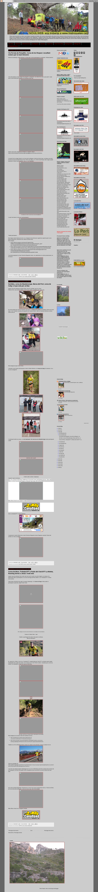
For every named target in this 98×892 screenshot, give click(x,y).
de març (61, 453)
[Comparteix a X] (34, 275)
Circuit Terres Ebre (59, 43)
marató (26, 276)
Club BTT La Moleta (42, 661)
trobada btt (30, 825)
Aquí (36, 634)
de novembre (62, 434)
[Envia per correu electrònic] (31, 275)
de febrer (61, 455)
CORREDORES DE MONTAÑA (64, 391)
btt (19, 564)
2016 (59, 431)
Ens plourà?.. (77, 241)
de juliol (61, 446)
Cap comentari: (24, 274)
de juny (60, 448)
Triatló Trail (50, 43)
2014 (59, 460)
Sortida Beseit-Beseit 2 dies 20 (63, 213)
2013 (59, 462)
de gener (61, 456)
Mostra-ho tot (86, 423)
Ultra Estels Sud (26, 43)
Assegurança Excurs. (13, 46)
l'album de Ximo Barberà (39, 631)
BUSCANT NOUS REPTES (63, 414)
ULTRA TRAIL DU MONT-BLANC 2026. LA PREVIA (73, 382)
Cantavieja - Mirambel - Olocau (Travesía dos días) (68, 401)
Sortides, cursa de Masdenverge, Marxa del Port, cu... (70, 438)
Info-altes (10, 43)
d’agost (61, 445)
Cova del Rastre (60, 177)
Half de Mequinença (68, 415)
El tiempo (77, 240)
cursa (23, 276)
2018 (59, 428)
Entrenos (43, 43)
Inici (31, 830)
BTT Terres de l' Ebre (63, 404)
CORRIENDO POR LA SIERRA (64, 381)
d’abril (60, 451)
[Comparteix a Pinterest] (37, 275)
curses (25, 564)
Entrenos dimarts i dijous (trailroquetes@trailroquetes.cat (62, 99)
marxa (28, 564)
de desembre (62, 433)
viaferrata (34, 276)
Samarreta (17, 43)
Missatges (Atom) (18, 832)
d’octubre (61, 441)
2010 (59, 467)
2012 (59, 464)
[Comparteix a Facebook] (35, 275)
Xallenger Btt (77, 43)
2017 (59, 430)
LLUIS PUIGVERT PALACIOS (69, 392)
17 (70, 213)
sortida (34, 564)
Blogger (56, 888)
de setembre (62, 443)
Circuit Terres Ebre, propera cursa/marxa (64, 104)
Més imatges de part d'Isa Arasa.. (16, 365)
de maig (61, 450)
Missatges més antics (49, 830)
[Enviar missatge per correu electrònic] (29, 274)
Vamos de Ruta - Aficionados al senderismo (68, 400)
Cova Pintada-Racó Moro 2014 (63, 189)
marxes (30, 564)
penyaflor (30, 276)
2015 (59, 459)
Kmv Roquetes (35, 43)
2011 (59, 465)
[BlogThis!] (33, 275)
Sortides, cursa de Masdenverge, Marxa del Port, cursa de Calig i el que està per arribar (29, 285)
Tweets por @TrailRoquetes (80, 77)
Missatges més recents (13, 830)
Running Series (68, 43)
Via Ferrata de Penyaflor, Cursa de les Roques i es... (69, 436)
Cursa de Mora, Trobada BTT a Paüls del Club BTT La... (70, 439)
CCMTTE (20, 276)
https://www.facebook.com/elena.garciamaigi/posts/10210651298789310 (25, 153)
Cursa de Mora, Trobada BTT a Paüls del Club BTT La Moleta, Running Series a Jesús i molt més (30, 572)
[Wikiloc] (62, 338)
